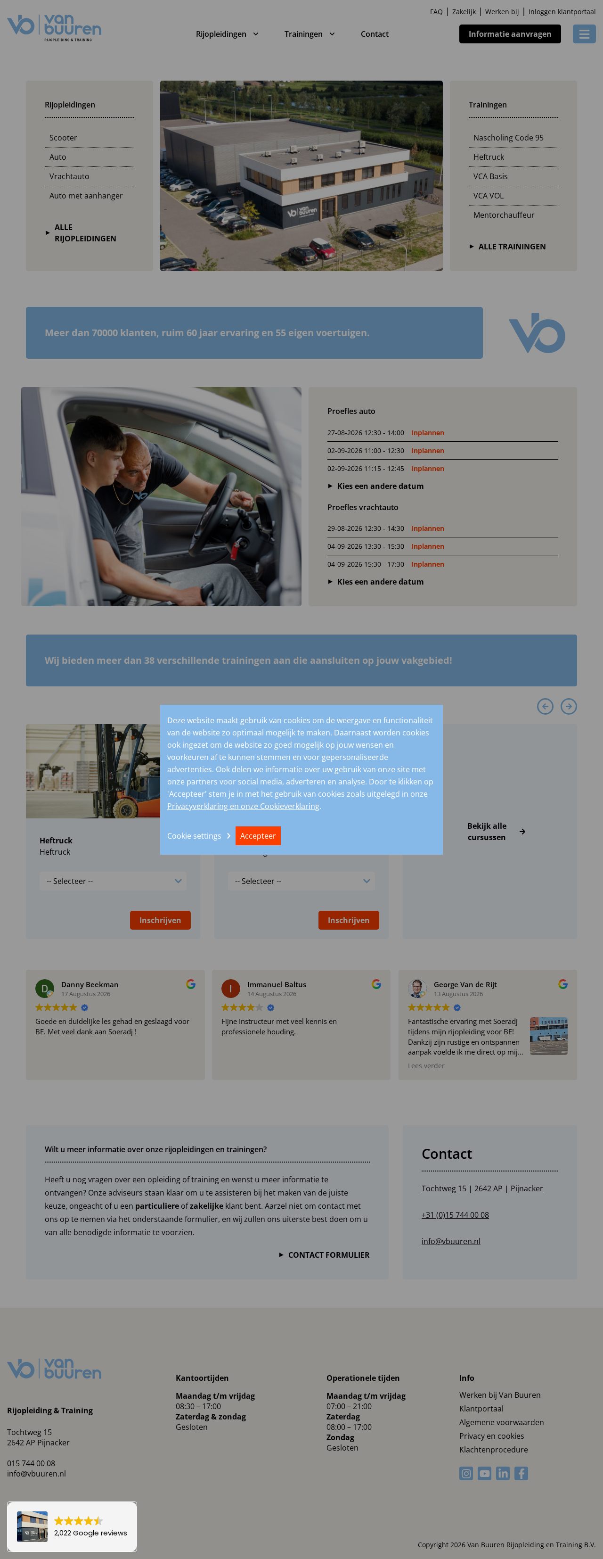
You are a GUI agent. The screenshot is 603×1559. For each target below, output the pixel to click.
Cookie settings (194, 836)
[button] (72, 1526)
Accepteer (258, 836)
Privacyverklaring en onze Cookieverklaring (243, 806)
